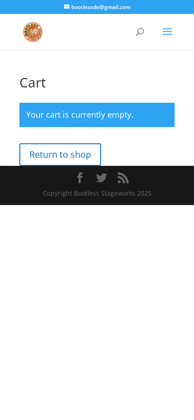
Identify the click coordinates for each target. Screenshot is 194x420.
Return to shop (60, 154)
